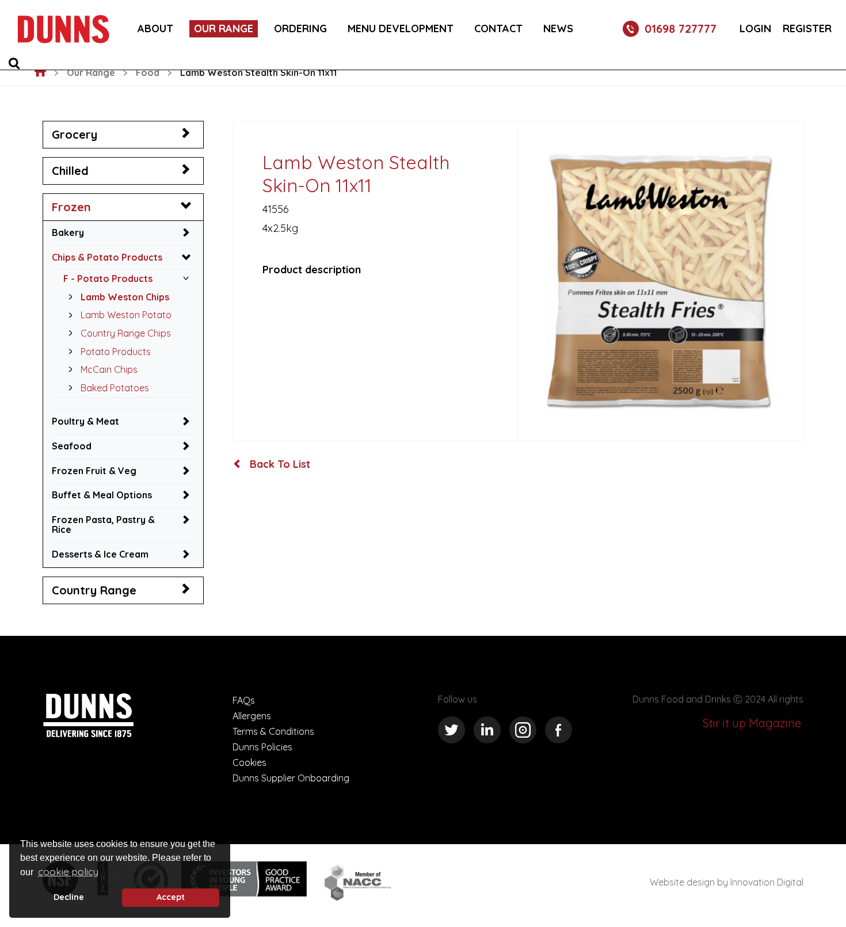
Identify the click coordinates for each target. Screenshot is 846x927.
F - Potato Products (108, 278)
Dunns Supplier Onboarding (291, 778)
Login (755, 29)
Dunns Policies (262, 747)
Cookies (249, 762)
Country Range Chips (126, 333)
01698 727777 (681, 28)
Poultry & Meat (85, 421)
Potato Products (116, 351)
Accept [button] (171, 897)
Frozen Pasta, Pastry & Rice (103, 525)
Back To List (278, 464)
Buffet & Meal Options (102, 495)
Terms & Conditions (273, 731)
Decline (69, 897)
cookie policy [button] (68, 871)
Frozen (71, 207)
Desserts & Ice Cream (100, 554)
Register (807, 29)
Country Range (94, 590)
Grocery (74, 134)
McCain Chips (109, 369)
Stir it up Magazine (752, 723)
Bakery (68, 232)
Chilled (70, 170)
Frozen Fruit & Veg (94, 470)
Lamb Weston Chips (125, 297)
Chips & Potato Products (107, 257)
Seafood (72, 446)
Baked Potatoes (115, 388)
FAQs (244, 700)
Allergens (252, 716)
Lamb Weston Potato (126, 315)
